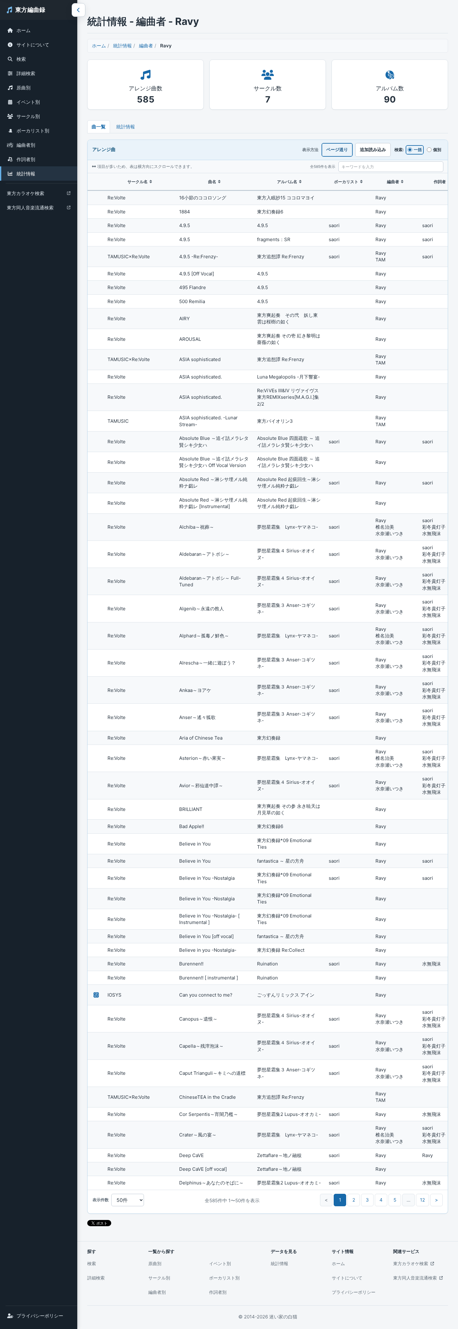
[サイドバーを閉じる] (78, 10)
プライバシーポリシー (40, 1316)
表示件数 (101, 1199)
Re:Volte (116, 198)
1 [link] (340, 1200)
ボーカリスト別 (33, 131)
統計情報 (26, 174)
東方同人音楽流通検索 (30, 209)
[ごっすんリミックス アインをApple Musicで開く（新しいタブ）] (96, 995)
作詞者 (440, 181)
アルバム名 (287, 181)
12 (422, 1200)
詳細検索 (26, 73)
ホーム (24, 30)
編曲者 (146, 46)
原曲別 (24, 88)
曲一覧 (99, 127)
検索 (21, 59)
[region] (268, 681)
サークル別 (28, 116)
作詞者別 (26, 159)
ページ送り (337, 149)
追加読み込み (373, 149)
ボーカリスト (346, 181)
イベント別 (28, 102)
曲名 (212, 181)
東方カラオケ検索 (25, 194)
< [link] (326, 1200)
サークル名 (137, 181)
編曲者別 (26, 145)
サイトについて (33, 45)
